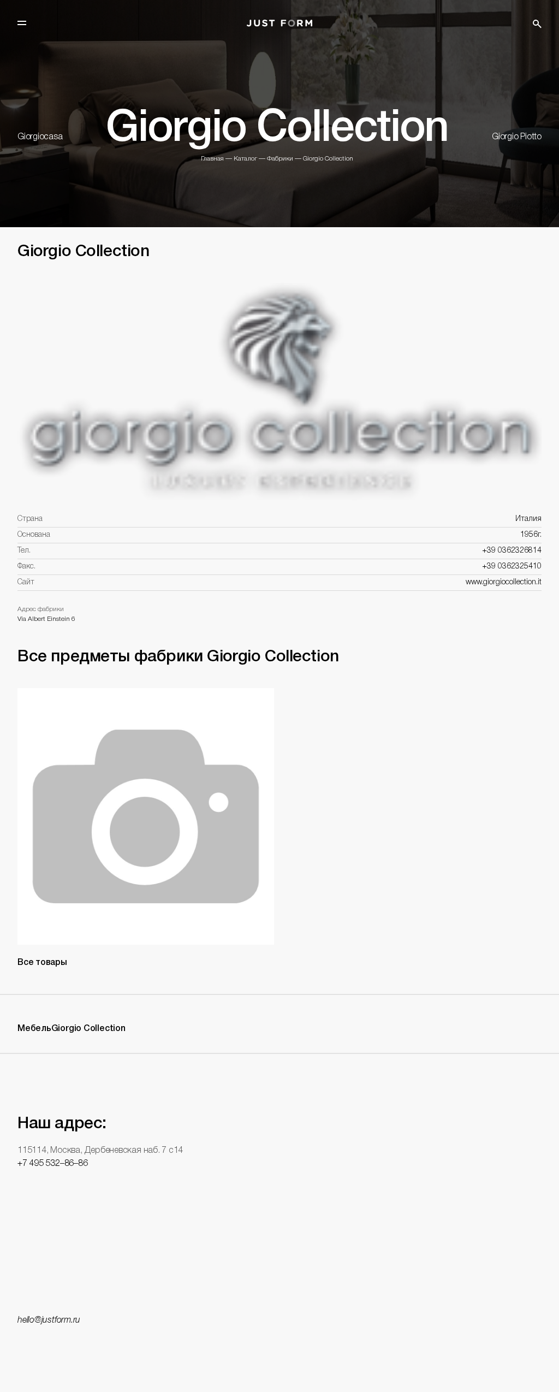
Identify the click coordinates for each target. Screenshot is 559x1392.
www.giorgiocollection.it (504, 582)
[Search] (537, 24)
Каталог (245, 159)
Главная (212, 159)
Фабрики (280, 159)
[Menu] (21, 23)
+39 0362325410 (512, 566)
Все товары (42, 963)
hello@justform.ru (48, 1320)
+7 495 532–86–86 (52, 1164)
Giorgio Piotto (517, 137)
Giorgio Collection (328, 159)
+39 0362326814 (512, 550)
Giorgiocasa (40, 137)
